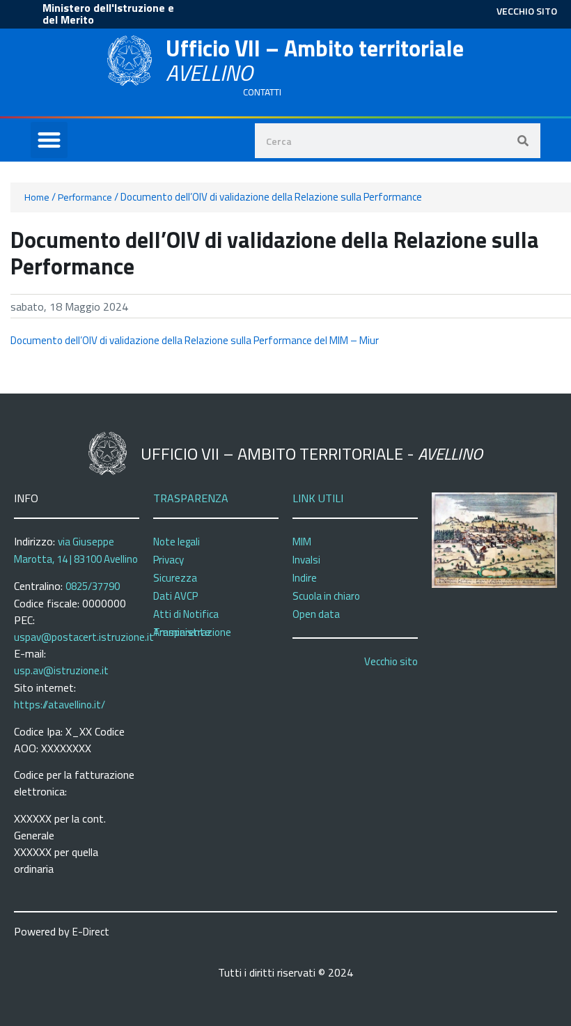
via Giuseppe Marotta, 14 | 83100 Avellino (76, 550)
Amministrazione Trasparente (192, 632)
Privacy (168, 560)
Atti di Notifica (186, 614)
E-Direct (90, 932)
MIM (301, 542)
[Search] (523, 140)
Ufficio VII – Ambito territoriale (315, 60)
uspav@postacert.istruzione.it (84, 637)
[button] (49, 140)
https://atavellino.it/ (59, 705)
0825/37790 (92, 586)
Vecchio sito (391, 661)
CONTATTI (262, 92)
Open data (316, 614)
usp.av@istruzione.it (61, 670)
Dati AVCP (175, 596)
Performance (85, 197)
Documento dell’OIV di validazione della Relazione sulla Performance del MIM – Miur (194, 340)
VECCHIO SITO (526, 10)
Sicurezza (175, 578)
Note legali (176, 542)
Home (36, 197)
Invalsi (306, 560)
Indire (304, 578)
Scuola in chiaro (326, 596)
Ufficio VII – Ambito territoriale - (312, 453)
